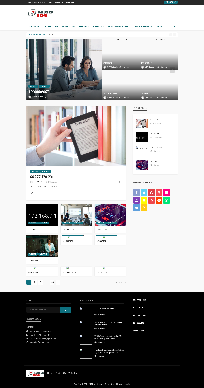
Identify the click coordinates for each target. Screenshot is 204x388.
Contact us (59, 2)
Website (33, 86)
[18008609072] (64, 69)
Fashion (97, 27)
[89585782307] (159, 54)
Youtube (44, 86)
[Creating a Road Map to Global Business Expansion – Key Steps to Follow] (86, 354)
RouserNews (43, 342)
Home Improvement (119, 27)
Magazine (33, 27)
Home (50, 2)
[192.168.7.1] (42, 215)
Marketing (68, 27)
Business (84, 27)
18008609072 (39, 91)
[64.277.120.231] (76, 136)
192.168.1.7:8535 (110, 93)
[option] (108, 34)
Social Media (142, 27)
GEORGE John (37, 97)
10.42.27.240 (102, 229)
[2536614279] (42, 246)
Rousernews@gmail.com (46, 339)
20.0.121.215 (146, 93)
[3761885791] (121, 54)
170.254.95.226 (68, 229)
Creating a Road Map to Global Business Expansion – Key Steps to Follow (109, 351)
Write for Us (70, 2)
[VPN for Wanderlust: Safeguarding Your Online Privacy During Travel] (86, 340)
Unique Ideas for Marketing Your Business (106, 309)
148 (52, 282)
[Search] (175, 26)
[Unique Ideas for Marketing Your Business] (86, 312)
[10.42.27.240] (110, 215)
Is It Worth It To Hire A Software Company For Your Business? (109, 323)
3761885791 (108, 63)
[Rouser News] (40, 13)
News (159, 27)
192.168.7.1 (52, 35)
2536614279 (33, 260)
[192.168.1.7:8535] (121, 85)
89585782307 (146, 63)
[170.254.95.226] (76, 215)
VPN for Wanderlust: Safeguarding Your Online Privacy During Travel (108, 337)
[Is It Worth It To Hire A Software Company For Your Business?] (86, 326)
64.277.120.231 (42, 176)
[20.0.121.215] (159, 85)
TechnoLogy (51, 27)
